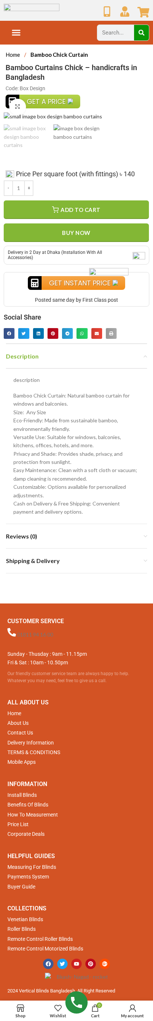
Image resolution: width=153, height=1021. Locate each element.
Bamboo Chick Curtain (59, 54)
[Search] (141, 32)
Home (13, 54)
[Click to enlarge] (17, 107)
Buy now (76, 232)
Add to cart (81, 209)
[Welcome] (125, 11)
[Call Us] (107, 11)
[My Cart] (143, 12)
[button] (16, 33)
